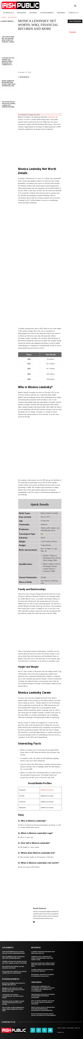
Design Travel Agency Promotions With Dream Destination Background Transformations (43, 1009)
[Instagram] (38, 1030)
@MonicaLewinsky (47, 790)
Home (4, 17)
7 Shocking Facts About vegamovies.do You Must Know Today (13, 996)
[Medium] (34, 921)
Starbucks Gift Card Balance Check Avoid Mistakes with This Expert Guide (42, 958)
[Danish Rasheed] (25, 914)
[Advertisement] (40, 96)
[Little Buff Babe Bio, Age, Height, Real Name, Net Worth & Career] (9, 30)
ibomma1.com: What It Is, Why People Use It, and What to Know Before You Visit (13, 990)
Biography (12, 17)
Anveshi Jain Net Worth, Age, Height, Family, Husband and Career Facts (8, 61)
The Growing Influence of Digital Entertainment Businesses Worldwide (43, 996)
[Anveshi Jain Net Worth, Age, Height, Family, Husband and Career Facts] (9, 51)
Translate (72, 32)
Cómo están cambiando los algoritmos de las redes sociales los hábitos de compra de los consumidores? (43, 989)
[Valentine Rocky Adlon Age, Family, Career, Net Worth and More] (9, 95)
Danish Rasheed (24, 77)
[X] (44, 1030)
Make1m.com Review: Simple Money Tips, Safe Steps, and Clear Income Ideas (43, 964)
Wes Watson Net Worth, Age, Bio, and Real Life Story (13, 967)
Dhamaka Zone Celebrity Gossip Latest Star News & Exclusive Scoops (13, 1003)
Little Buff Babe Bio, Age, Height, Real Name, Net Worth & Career (8, 39)
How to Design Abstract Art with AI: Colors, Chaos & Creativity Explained (42, 1002)
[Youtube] (50, 1030)
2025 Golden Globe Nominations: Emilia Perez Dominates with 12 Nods (13, 1009)
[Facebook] (32, 1030)
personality (51, 117)
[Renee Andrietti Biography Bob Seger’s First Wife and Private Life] (9, 73)
